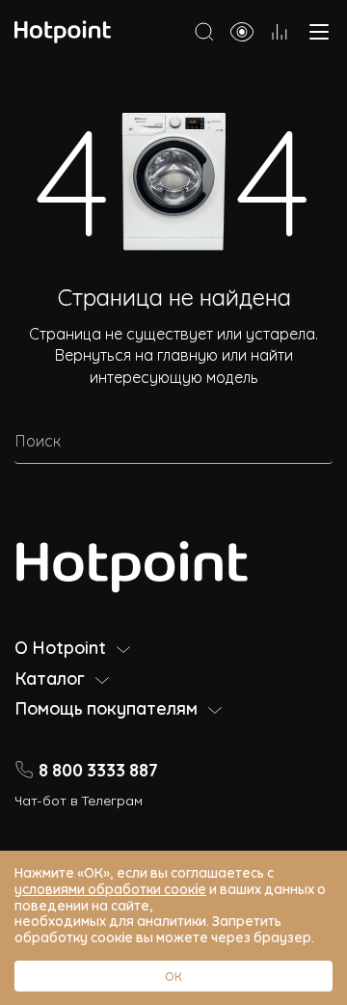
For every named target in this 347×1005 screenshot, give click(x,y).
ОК (173, 976)
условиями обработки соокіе (110, 888)
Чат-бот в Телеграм (78, 799)
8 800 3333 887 (98, 769)
